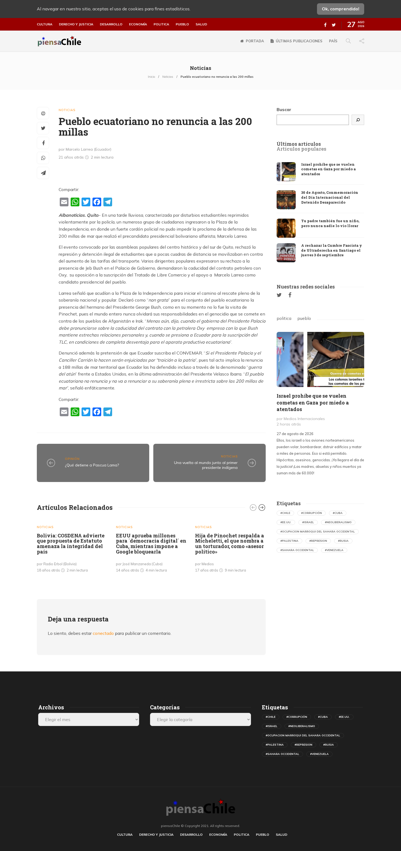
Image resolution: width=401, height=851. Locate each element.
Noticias (167, 77)
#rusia (343, 541)
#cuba (338, 513)
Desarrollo (111, 24)
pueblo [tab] (304, 318)
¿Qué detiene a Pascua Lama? (92, 465)
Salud (201, 24)
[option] (72, 547)
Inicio (151, 77)
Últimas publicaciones (299, 41)
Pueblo (182, 24)
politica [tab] (284, 318)
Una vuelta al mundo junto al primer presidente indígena (206, 465)
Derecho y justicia (76, 24)
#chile (285, 513)
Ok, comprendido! (340, 8)
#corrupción (311, 513)
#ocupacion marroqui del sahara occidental (317, 531)
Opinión (72, 459)
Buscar (284, 109)
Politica (161, 24)
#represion (318, 541)
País (333, 41)
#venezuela (334, 550)
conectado (103, 633)
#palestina (289, 541)
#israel (308, 522)
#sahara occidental (297, 550)
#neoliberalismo (338, 522)
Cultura (44, 24)
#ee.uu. (285, 522)
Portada (255, 41)
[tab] (299, 144)
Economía (138, 24)
